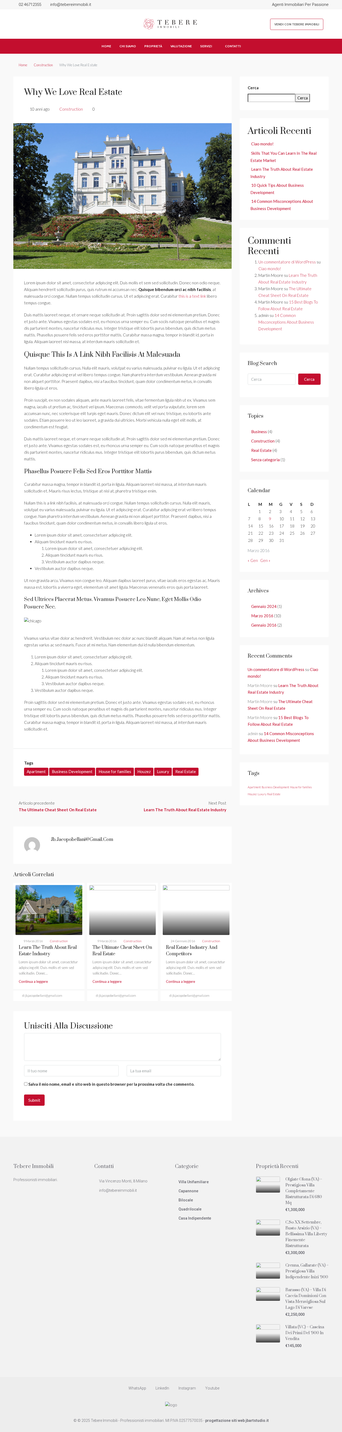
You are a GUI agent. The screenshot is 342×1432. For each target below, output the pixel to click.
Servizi (206, 46)
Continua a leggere (33, 981)
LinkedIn (162, 1388)
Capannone (188, 1191)
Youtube (211, 1388)
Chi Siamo (127, 46)
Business (259, 431)
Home (106, 46)
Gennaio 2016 (264, 625)
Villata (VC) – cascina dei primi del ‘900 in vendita (304, 1333)
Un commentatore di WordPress (287, 261)
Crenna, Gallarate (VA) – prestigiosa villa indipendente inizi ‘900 (307, 1271)
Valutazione (181, 46)
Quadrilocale (189, 1209)
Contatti (233, 46)
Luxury (163, 771)
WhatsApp (137, 1388)
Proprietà (153, 46)
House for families (115, 771)
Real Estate (185, 771)
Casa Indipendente (194, 1218)
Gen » (265, 560)
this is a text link (192, 296)
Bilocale (185, 1200)
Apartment (36, 771)
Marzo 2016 (262, 615)
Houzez (144, 771)
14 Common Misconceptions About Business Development (286, 322)
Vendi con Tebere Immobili (296, 24)
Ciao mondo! (262, 143)
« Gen (253, 560)
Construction (43, 65)
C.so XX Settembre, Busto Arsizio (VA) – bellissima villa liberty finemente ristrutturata (306, 1234)
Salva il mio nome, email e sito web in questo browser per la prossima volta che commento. (111, 1084)
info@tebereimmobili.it (118, 1190)
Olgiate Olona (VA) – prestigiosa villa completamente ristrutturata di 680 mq (303, 1191)
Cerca (253, 87)
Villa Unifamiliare (193, 1182)
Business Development (72, 771)
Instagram (187, 1388)
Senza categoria (265, 459)
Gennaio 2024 (264, 606)
